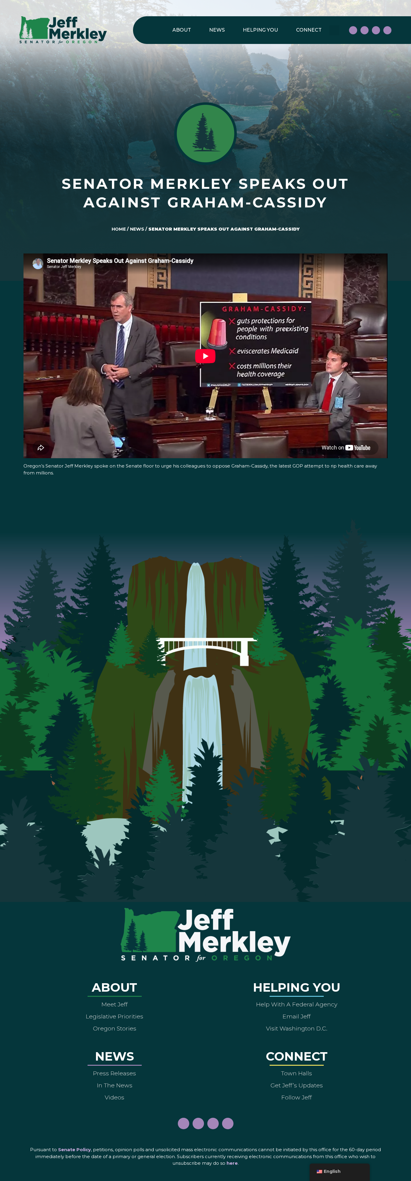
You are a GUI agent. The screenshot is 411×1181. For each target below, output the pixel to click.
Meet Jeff (114, 1004)
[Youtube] (376, 30)
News (217, 30)
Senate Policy (74, 1149)
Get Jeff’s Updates (296, 1085)
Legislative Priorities (114, 1016)
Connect (309, 30)
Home (119, 229)
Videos (114, 1097)
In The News (114, 1085)
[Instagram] (364, 30)
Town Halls (296, 1073)
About (181, 30)
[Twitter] (387, 30)
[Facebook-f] (353, 30)
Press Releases (114, 1073)
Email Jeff (297, 1016)
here (232, 1163)
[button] (334, 30)
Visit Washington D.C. (296, 1028)
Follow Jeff (296, 1097)
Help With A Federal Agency (296, 1004)
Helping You (260, 30)
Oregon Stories (114, 1028)
